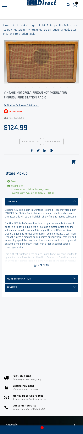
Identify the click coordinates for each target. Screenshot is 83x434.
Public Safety (47, 25)
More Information (19, 278)
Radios (6, 30)
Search (68, 5)
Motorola (19, 30)
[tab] (41, 201)
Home (5, 25)
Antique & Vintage (24, 25)
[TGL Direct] (41, 3)
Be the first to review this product (21, 105)
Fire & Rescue (67, 25)
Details (12, 201)
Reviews (12, 287)
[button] (12, 87)
